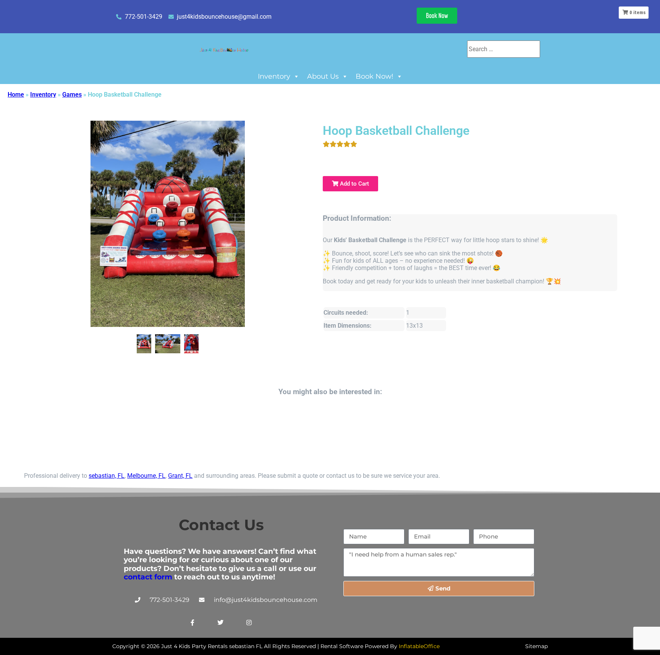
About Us (323, 76)
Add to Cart (353, 183)
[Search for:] (503, 49)
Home (16, 94)
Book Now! (374, 76)
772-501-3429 (169, 599)
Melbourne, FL (146, 475)
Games (72, 94)
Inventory (274, 76)
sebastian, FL (107, 475)
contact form (148, 577)
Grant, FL (180, 475)
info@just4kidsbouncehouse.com (265, 599)
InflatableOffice (419, 646)
